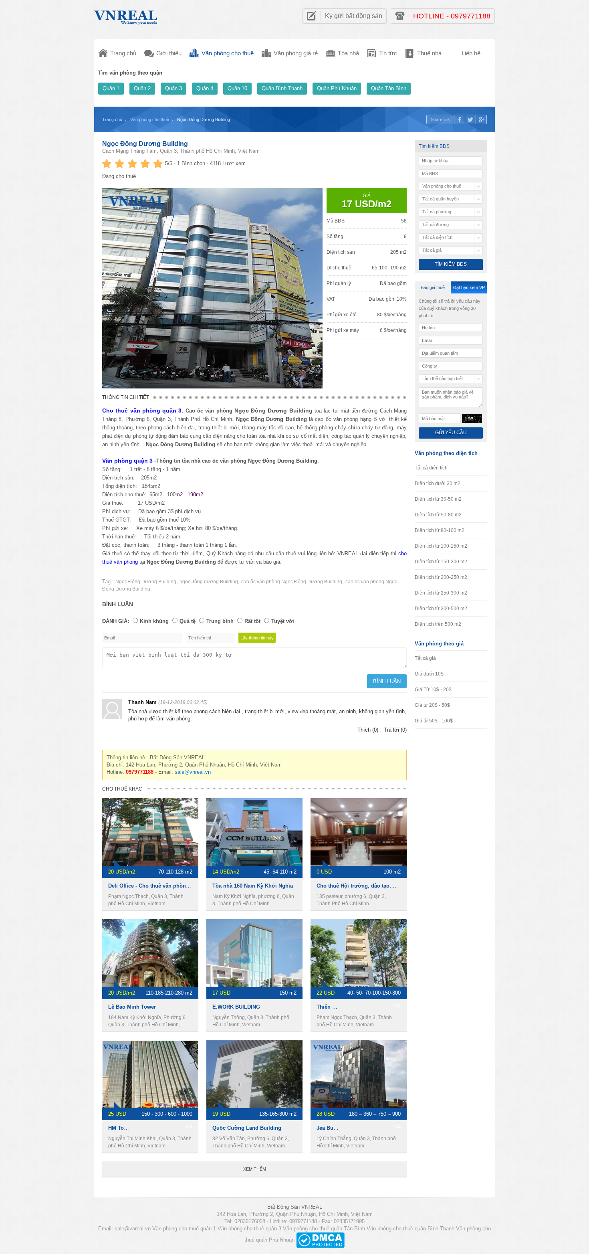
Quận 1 (111, 88)
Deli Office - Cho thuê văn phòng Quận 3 (158, 886)
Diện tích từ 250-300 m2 (441, 593)
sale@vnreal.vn (193, 772)
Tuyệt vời (282, 621)
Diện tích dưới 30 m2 (437, 483)
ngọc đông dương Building (209, 582)
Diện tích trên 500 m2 (438, 624)
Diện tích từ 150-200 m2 (441, 561)
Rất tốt (252, 621)
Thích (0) (367, 730)
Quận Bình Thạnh (282, 88)
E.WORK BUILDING (236, 1007)
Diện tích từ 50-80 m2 (438, 515)
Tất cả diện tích (431, 468)
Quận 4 (204, 88)
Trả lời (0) (395, 730)
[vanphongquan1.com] (126, 15)
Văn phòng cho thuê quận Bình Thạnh (410, 1229)
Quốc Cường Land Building (246, 1128)
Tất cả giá (425, 658)
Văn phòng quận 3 (127, 460)
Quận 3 (173, 88)
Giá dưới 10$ (429, 674)
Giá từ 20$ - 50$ (432, 705)
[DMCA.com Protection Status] (320, 1240)
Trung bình (220, 621)
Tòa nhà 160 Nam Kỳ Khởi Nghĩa (252, 886)
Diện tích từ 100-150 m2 (441, 546)
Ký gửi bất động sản (353, 15)
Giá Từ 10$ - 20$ (433, 689)
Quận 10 (237, 88)
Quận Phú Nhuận (337, 88)
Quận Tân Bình (388, 88)
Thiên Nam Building (341, 1007)
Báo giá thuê (433, 287)
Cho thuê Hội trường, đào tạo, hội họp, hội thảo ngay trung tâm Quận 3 (405, 886)
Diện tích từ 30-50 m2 (438, 499)
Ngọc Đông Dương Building (145, 143)
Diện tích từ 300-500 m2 (441, 608)
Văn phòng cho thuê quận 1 (184, 1229)
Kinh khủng (154, 621)
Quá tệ (188, 621)
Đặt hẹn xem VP (469, 287)
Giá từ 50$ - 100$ (434, 721)
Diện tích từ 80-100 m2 (439, 530)
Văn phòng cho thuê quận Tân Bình (324, 1229)
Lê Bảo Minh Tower (132, 1007)
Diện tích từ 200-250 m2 (441, 577)
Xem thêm (254, 1169)
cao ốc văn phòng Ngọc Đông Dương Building (291, 582)
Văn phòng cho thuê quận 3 (249, 1229)
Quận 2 (142, 88)
